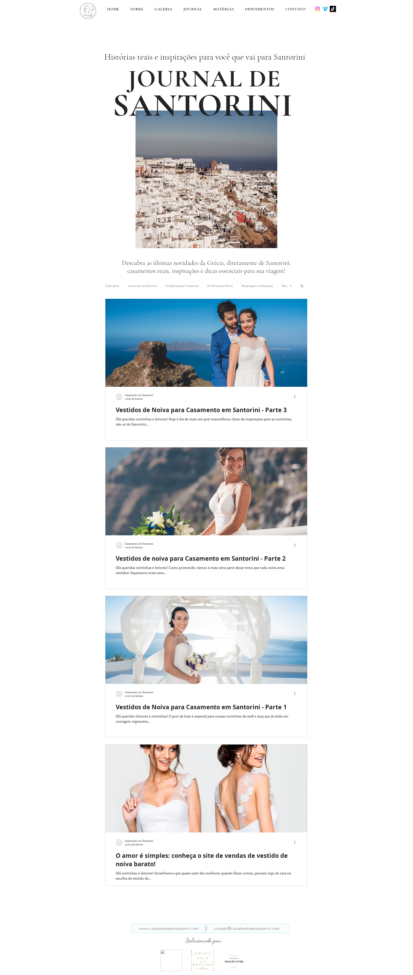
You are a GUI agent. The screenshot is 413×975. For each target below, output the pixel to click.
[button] (302, 286)
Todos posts (112, 286)
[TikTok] (333, 9)
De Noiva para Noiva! (220, 286)
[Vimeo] (325, 9)
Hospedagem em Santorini (257, 286)
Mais (284, 286)
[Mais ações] (296, 396)
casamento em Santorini (142, 286)
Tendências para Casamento (182, 286)
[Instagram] (317, 9)
